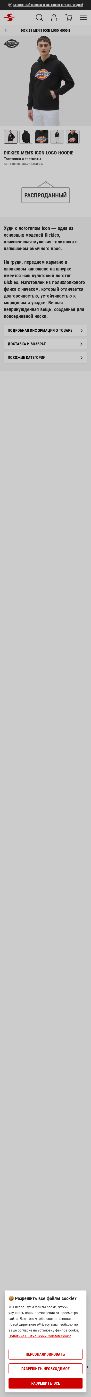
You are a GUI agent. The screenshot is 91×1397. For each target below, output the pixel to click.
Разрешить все (45, 1383)
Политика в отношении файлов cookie (39, 1336)
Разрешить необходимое (45, 1369)
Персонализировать (45, 1354)
